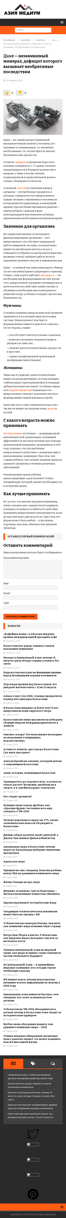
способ (21, 188)
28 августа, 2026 (13, 641)
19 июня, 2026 (12, 975)
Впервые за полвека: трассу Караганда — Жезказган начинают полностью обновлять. (31, 892)
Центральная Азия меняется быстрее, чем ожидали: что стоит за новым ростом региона (30, 997)
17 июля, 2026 (12, 830)
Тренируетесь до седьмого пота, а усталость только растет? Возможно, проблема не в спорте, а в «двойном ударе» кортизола (32, 784)
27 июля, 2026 (12, 792)
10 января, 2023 (14, 80)
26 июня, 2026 (12, 918)
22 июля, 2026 (12, 815)
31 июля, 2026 (12, 745)
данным (20, 162)
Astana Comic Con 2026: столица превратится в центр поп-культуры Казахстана (32, 698)
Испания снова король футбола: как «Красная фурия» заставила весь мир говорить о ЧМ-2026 (27, 808)
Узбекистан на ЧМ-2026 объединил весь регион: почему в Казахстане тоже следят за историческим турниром (32, 1012)
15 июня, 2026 (11, 1031)
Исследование (12, 433)
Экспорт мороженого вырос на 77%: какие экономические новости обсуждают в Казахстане (30, 823)
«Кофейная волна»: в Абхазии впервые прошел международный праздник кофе (30, 636)
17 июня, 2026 (12, 1004)
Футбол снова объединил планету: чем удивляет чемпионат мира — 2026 (28, 1026)
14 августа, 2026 (13, 668)
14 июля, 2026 (11, 857)
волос (51, 408)
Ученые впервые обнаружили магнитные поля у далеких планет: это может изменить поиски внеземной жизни (32, 1039)
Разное (25, 40)
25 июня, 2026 (12, 930)
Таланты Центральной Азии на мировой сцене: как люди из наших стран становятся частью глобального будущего (32, 953)
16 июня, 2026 (12, 1019)
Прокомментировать (16, 558)
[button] (61, 22)
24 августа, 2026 (13, 653)
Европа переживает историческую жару (29, 902)
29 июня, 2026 (12, 898)
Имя (5, 583)
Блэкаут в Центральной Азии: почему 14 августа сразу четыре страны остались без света (31, 660)
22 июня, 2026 (12, 960)
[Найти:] (33, 29)
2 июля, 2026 (11, 886)
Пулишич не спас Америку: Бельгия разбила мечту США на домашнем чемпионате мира (32, 872)
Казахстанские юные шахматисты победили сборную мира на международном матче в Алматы (32, 722)
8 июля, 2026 (11, 866)
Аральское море (14, 861)
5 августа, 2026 (12, 730)
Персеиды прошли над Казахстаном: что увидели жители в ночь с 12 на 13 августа (30, 686)
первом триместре (20, 390)
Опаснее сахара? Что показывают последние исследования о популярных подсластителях (32, 737)
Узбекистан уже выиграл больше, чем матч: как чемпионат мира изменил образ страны (32, 925)
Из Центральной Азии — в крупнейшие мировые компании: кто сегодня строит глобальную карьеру (29, 967)
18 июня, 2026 (12, 990)
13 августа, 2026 (13, 680)
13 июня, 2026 (12, 1046)
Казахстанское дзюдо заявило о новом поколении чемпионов (28, 647)
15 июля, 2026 (11, 842)
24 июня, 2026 (12, 945)
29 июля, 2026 (12, 768)
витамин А (47, 275)
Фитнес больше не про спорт (21, 882)
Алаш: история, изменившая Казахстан (29, 773)
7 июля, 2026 (11, 877)
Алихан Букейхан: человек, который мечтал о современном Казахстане (32, 763)
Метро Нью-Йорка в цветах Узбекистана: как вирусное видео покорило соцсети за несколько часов (30, 938)
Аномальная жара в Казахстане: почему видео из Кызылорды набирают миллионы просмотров (31, 849)
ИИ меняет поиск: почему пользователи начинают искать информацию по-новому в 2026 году (31, 982)
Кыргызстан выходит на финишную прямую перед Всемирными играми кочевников (32, 674)
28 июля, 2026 (12, 777)
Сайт (6, 603)
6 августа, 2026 (12, 703)
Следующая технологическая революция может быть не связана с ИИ (30, 913)
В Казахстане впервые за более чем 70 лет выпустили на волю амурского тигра (30, 709)
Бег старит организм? (17, 796)
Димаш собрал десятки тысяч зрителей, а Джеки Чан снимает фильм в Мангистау (30, 836)
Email (6, 593)
